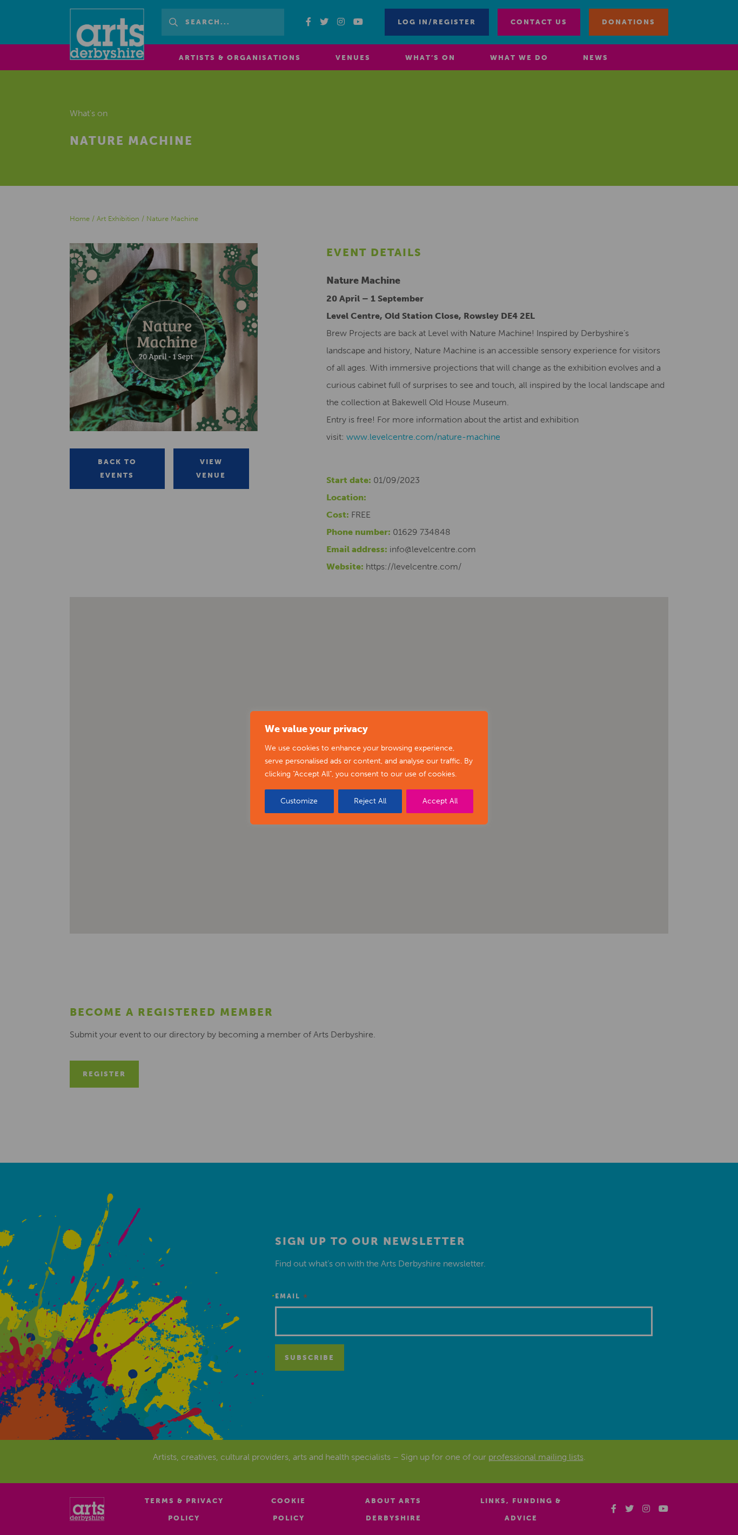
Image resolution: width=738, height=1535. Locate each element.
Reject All (370, 801)
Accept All (440, 801)
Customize (299, 801)
